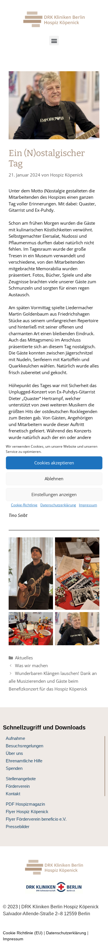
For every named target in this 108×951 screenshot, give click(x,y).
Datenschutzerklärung (58, 504)
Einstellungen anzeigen (54, 494)
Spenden (14, 768)
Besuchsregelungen (24, 745)
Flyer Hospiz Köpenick (27, 811)
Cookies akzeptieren (54, 463)
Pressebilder (17, 826)
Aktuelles (24, 658)
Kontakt (13, 793)
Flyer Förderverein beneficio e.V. (36, 819)
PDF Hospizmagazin (25, 804)
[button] (54, 40)
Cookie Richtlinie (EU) (23, 933)
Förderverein (18, 786)
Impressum (88, 504)
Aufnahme (15, 738)
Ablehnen (54, 478)
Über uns (14, 753)
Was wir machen (31, 665)
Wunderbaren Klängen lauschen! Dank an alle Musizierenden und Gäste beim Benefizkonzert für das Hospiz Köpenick (53, 681)
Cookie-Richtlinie (24, 504)
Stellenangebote (21, 778)
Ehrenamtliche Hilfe (24, 760)
